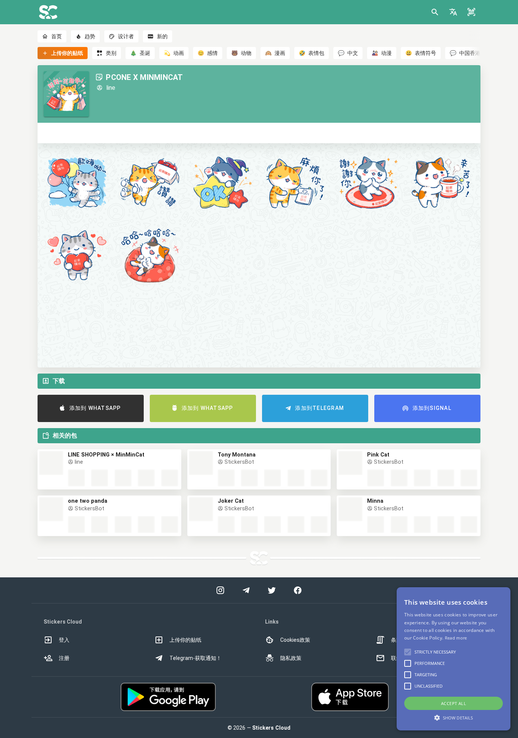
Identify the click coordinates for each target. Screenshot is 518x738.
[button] (453, 12)
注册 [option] (64, 658)
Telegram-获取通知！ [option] (195, 658)
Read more (456, 638)
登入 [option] (64, 640)
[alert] (453, 658)
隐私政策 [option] (290, 658)
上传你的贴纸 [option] (185, 640)
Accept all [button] (453, 703)
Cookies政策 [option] (295, 640)
